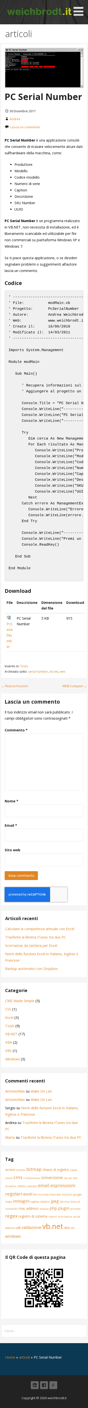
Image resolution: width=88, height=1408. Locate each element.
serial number (38, 671)
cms (17, 1177)
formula (43, 1194)
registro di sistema (33, 1216)
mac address (29, 1208)
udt (18, 1227)
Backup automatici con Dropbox (31, 968)
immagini (21, 1201)
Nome (11, 801)
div (70, 1178)
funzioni (67, 1194)
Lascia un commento (25, 127)
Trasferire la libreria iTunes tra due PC (35, 937)
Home (10, 1357)
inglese (35, 1201)
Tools (24, 666)
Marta (10, 1137)
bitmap (34, 1169)
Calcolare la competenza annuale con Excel (39, 928)
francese (55, 1194)
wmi (62, 671)
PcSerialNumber (9, 635)
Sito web (12, 850)
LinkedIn (35, 1385)
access (10, 1169)
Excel (9, 1017)
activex (20, 1170)
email (43, 1185)
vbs (73, 1228)
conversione (52, 1177)
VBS (8, 1050)
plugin (63, 1208)
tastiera (10, 1228)
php (53, 1208)
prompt (75, 1208)
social (76, 1216)
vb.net (53, 671)
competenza (31, 1178)
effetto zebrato (27, 1186)
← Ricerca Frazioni (14, 686)
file (35, 1194)
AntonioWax (15, 1091)
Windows (12, 1059)
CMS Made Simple (19, 1000)
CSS (8, 1009)
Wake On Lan (41, 1091)
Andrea (15, 119)
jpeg (55, 1201)
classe (73, 1170)
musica (44, 1208)
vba (67, 1227)
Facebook (44, 1385)
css (65, 1178)
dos (75, 1178)
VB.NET (11, 1034)
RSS (53, 1385)
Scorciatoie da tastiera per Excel (31, 945)
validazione (31, 1227)
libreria (64, 1201)
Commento (16, 730)
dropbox (10, 1186)
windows (13, 1236)
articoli (24, 1357)
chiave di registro (56, 1169)
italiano (45, 1201)
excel (27, 1194)
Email (11, 825)
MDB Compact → (75, 686)
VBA (8, 1042)
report (52, 1216)
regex (11, 1216)
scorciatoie (65, 1216)
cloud (8, 1178)
